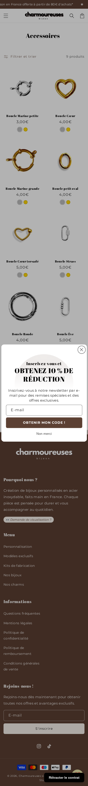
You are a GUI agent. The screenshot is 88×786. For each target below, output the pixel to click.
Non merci (44, 433)
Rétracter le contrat (64, 777)
